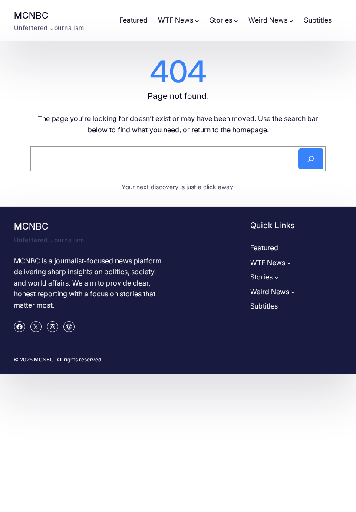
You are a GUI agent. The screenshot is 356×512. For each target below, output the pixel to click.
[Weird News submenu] (291, 20)
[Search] (310, 158)
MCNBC (31, 15)
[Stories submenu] (236, 20)
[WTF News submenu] (197, 20)
